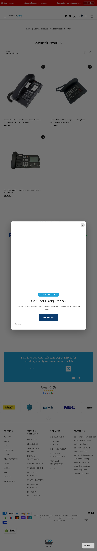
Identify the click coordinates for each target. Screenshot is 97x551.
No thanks (18, 324)
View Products (48, 317)
